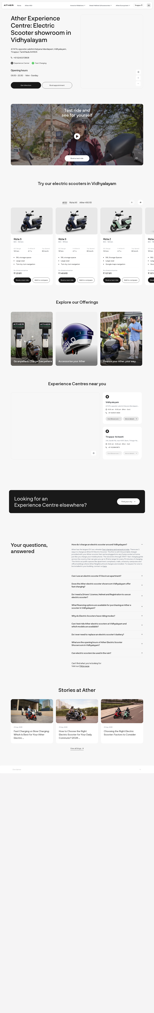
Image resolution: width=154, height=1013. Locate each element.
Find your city (127, 502)
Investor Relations (77, 5)
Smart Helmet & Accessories (99, 5)
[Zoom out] (138, 83)
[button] (138, 5)
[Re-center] (138, 72)
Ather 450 (28, 5)
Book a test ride (77, 158)
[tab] (107, 544)
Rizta (19, 5)
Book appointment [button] (57, 85)
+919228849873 (114, 447)
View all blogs (75, 748)
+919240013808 (114, 413)
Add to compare (41, 280)
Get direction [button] (26, 85)
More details (129, 419)
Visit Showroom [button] (113, 419)
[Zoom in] (138, 77)
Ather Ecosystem (122, 5)
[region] (112, 52)
